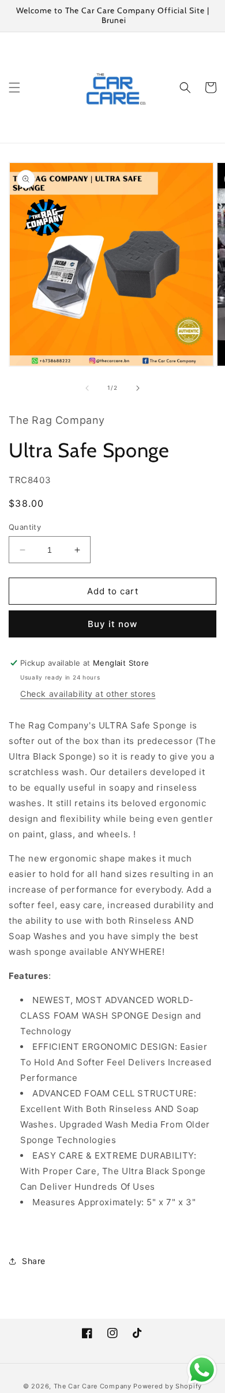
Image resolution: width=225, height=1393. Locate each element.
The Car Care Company (93, 1386)
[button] (14, 87)
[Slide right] (138, 388)
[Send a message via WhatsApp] (202, 1370)
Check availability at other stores (87, 694)
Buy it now (112, 623)
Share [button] (34, 1261)
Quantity (25, 527)
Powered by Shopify (167, 1386)
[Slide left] (87, 388)
